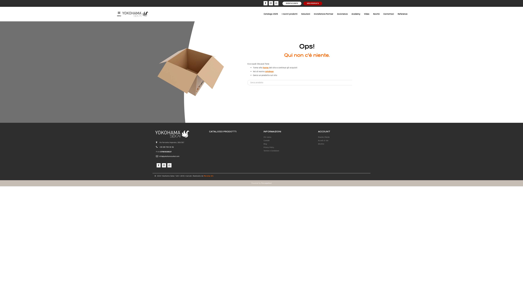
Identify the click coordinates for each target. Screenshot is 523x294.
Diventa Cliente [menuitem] (324, 137)
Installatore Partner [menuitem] (323, 14)
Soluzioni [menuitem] (305, 14)
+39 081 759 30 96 (166, 147)
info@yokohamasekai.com (169, 156)
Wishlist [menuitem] (321, 144)
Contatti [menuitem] (267, 140)
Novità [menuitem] (376, 14)
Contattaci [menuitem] (388, 14)
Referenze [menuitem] (402, 14)
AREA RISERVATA (313, 3)
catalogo (269, 71)
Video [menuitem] (366, 14)
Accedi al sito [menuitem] (323, 140)
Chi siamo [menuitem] (267, 137)
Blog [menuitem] (265, 144)
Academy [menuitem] (356, 14)
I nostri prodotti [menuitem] (289, 14)
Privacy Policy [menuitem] (269, 147)
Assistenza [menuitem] (342, 14)
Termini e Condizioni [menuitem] (271, 151)
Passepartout (266, 183)
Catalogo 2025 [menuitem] (271, 14)
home (266, 67)
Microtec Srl (208, 176)
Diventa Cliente (292, 3)
